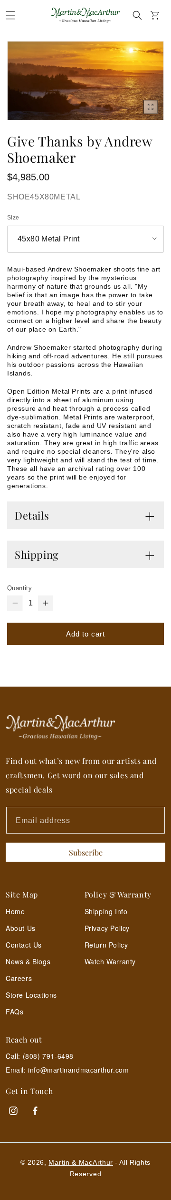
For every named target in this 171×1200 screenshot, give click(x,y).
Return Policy (106, 945)
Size (13, 217)
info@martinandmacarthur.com (78, 1070)
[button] (10, 15)
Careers (19, 978)
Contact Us (24, 945)
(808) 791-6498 (48, 1056)
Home (15, 911)
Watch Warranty (110, 961)
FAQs (14, 1011)
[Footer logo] (85, 727)
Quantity (19, 588)
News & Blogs (28, 961)
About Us (21, 928)
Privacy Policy (107, 928)
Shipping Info (106, 911)
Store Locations (31, 995)
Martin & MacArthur (80, 1162)
